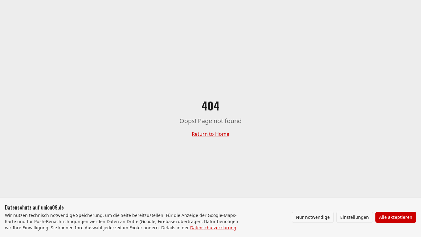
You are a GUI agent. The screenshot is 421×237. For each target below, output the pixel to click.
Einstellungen (354, 217)
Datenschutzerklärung (213, 228)
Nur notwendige (313, 217)
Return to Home (210, 134)
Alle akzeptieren (395, 217)
